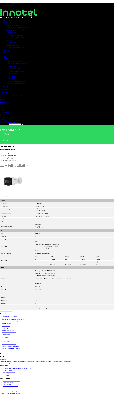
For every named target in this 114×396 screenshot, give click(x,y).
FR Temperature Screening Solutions (13, 25)
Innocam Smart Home (13, 39)
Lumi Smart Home (12, 32)
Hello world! (2, 99)
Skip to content (3, 0)
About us (5, 22)
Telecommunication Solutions (12, 45)
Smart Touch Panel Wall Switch (18, 37)
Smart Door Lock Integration (17, 35)
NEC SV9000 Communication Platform (17, 49)
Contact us (5, 52)
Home (4, 20)
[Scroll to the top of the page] (0, 395)
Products (5, 24)
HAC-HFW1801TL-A (6, 140)
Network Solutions (12, 42)
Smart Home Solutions (10, 30)
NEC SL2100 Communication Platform (16, 47)
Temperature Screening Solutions (8, 117)
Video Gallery (6, 50)
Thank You (2, 119)
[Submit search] (22, 124)
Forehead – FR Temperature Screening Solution (19, 27)
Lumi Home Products (15, 34)
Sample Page (3, 109)
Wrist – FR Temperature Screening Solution (18, 29)
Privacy (1, 105)
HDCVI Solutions (11, 44)
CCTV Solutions (8, 40)
